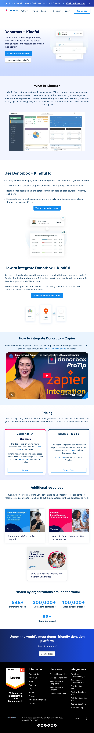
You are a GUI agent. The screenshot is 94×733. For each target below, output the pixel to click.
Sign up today (47, 654)
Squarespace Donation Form (77, 681)
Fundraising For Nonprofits (56, 682)
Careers (32, 685)
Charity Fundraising (58, 693)
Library (32, 703)
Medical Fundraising (58, 678)
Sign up (25, 470)
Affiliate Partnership (37, 700)
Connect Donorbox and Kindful (47, 295)
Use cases (56, 669)
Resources (44, 11)
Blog (31, 681)
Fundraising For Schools (56, 688)
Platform (24, 11)
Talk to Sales (69, 470)
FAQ (30, 689)
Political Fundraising (58, 674)
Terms (31, 692)
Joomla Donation (78, 704)
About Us (33, 678)
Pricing (35, 11)
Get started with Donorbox (18, 53)
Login (67, 11)
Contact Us (34, 674)
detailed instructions (56, 348)
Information (36, 669)
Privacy (32, 696)
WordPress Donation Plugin (77, 675)
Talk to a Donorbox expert (47, 208)
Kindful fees (60, 457)
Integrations (78, 669)
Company (57, 11)
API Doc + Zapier (78, 707)
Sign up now (82, 11)
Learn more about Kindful (18, 60)
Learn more (23, 459)
